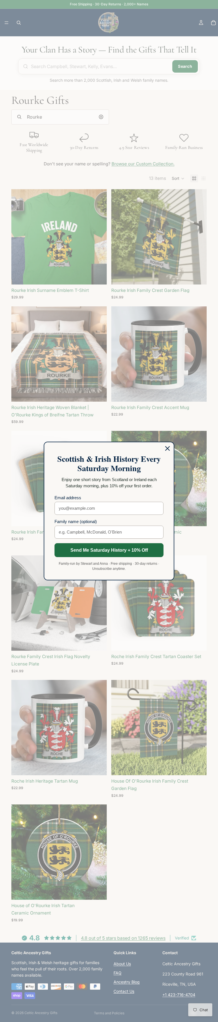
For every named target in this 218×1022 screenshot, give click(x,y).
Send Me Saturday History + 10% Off (109, 550)
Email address (67, 497)
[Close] (167, 448)
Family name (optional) (75, 521)
